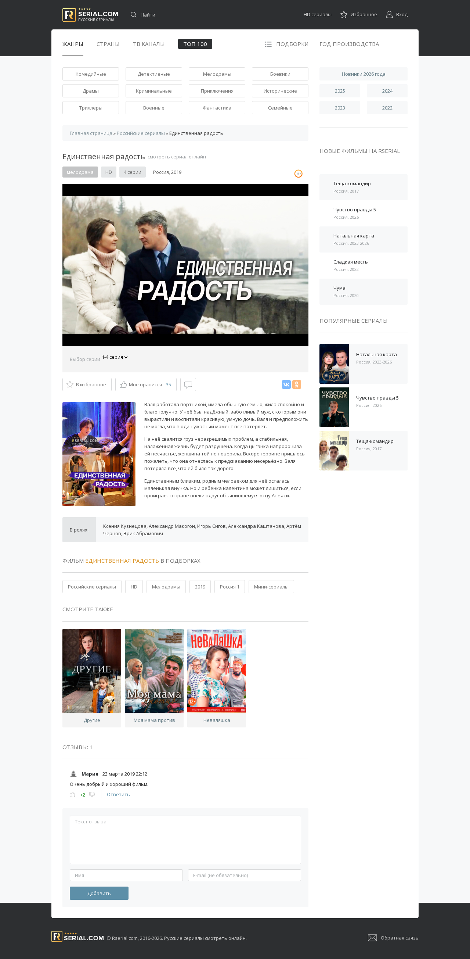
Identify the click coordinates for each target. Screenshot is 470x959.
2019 (200, 586)
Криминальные (154, 90)
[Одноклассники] (296, 384)
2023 (340, 107)
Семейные (280, 107)
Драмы (91, 90)
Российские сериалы (92, 586)
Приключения (217, 90)
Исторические (280, 90)
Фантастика (217, 107)
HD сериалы (318, 14)
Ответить (118, 794)
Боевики (280, 74)
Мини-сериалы (271, 586)
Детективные (154, 74)
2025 (340, 90)
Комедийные (91, 74)
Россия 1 (229, 586)
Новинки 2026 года (364, 74)
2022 (387, 107)
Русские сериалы (90, 15)
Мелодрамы (217, 74)
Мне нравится (150, 384)
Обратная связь (400, 937)
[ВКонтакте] (286, 384)
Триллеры (90, 107)
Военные (153, 107)
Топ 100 (195, 43)
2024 (387, 90)
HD (134, 586)
